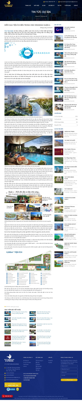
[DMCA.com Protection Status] (17, 389)
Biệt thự (37, 362)
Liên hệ (76, 5)
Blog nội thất (66, 125)
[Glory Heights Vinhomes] (58, 151)
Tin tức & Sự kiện (66, 116)
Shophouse (38, 368)
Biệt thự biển (39, 366)
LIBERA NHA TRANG (69, 131)
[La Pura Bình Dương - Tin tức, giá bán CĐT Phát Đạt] (58, 38)
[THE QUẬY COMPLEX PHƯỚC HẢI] (58, 30)
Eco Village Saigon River (70, 157)
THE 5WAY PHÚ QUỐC (69, 140)
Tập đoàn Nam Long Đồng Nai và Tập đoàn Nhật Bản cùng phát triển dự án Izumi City (19, 338)
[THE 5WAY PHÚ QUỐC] (58, 143)
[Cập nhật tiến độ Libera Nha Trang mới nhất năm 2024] (58, 64)
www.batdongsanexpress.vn (12, 379)
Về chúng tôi (26, 360)
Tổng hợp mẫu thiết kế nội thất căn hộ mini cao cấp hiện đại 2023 (70, 106)
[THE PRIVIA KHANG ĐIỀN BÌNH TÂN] (58, 169)
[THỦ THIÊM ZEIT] (58, 191)
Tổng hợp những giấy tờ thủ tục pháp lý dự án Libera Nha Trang (71, 89)
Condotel (38, 364)
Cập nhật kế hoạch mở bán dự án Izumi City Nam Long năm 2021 (44, 338)
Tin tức (59, 5)
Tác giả (47, 396)
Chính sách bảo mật (59, 396)
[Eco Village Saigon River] (58, 160)
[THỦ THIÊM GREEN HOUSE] (58, 179)
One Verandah (8, 31)
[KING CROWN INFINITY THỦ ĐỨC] (58, 226)
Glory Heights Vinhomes (70, 149)
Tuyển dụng (68, 5)
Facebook (50, 360)
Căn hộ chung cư (39, 360)
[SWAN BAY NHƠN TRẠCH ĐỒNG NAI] (58, 246)
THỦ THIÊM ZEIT (68, 188)
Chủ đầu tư (51, 5)
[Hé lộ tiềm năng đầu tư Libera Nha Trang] (58, 73)
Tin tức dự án (44, 16)
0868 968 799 (52, 1)
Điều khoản (51, 396)
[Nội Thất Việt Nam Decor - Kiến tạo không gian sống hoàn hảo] (58, 98)
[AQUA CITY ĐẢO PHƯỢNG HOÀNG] (58, 218)
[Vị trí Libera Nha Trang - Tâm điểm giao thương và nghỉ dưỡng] (58, 46)
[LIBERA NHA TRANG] (58, 134)
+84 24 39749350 (10, 373)
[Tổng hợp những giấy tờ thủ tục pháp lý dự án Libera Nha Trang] (58, 90)
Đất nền (37, 370)
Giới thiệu (36, 5)
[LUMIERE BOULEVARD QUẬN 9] (58, 200)
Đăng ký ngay (69, 379)
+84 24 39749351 (10, 375)
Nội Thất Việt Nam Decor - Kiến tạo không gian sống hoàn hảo (70, 98)
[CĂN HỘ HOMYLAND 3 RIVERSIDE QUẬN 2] (58, 237)
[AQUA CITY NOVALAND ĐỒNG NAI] (58, 263)
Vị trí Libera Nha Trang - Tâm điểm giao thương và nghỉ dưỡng (70, 46)
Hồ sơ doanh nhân (66, 122)
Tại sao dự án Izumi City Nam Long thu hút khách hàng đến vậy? (44, 344)
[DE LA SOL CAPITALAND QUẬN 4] (58, 254)
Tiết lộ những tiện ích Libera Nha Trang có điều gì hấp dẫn (70, 54)
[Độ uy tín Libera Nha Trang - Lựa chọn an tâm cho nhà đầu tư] (58, 81)
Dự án (43, 5)
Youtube (50, 362)
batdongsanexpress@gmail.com (70, 1)
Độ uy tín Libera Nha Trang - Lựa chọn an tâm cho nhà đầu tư (70, 80)
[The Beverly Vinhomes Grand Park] (58, 209)
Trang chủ (28, 5)
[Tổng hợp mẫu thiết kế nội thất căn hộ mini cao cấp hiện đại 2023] (58, 107)
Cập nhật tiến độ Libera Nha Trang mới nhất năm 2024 (70, 63)
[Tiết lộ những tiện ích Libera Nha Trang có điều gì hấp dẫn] (58, 55)
